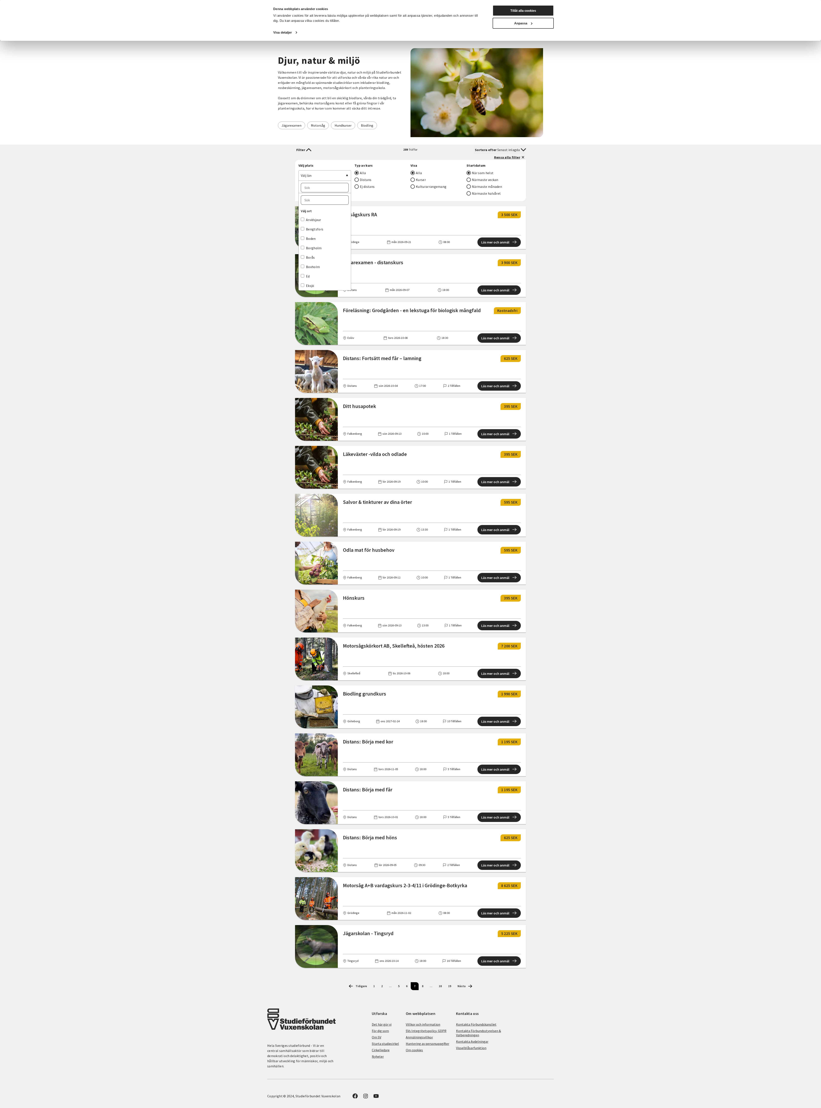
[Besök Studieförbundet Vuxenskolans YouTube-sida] (376, 1097)
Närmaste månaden (487, 186)
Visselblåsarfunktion (471, 1048)
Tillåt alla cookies (523, 10)
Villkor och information (423, 1024)
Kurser (421, 180)
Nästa (462, 986)
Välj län (306, 175)
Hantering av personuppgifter (427, 1043)
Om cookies (414, 1050)
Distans (365, 180)
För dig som (380, 1031)
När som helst (482, 173)
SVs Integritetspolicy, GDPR (426, 1031)
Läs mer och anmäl (495, 242)
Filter (300, 150)
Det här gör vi (381, 1024)
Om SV (376, 1037)
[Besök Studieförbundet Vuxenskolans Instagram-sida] (365, 1097)
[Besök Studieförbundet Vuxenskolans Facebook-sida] (355, 1097)
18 (440, 986)
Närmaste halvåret (486, 193)
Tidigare (361, 986)
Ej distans (367, 186)
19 (449, 986)
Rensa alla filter (507, 157)
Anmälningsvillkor (419, 1037)
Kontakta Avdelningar (472, 1041)
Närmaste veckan (485, 180)
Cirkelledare (381, 1050)
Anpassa (520, 23)
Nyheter (378, 1056)
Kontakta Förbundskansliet (476, 1024)
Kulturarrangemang (431, 186)
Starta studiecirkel (385, 1043)
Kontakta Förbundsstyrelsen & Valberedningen (478, 1033)
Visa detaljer (282, 32)
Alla (363, 173)
